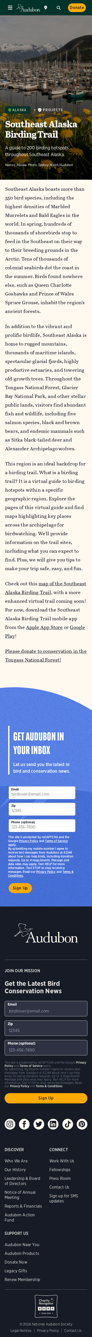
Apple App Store (44, 627)
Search (58, 7)
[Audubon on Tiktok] (67, 1124)
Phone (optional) (23, 822)
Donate (77, 7)
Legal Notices (20, 1331)
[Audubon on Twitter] (38, 1124)
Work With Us (61, 1161)
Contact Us (59, 1187)
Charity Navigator (46, 1304)
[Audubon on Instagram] (10, 1124)
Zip (13, 806)
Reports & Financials (23, 1206)
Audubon (28, 8)
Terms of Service (56, 841)
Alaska (19, 110)
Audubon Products (22, 1253)
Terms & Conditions (49, 1086)
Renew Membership (22, 1279)
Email (15, 789)
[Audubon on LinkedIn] (53, 1124)
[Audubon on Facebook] (24, 1124)
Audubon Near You (22, 1244)
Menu (10, 8)
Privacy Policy (46, 872)
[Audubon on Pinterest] (82, 1124)
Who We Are (16, 1161)
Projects (53, 110)
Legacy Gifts (16, 1270)
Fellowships (60, 1169)
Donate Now (16, 1262)
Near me (46, 7)
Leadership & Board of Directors (22, 1181)
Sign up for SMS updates (63, 1198)
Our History (15, 1169)
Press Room (60, 1178)
